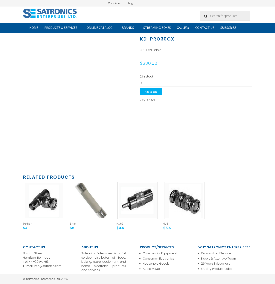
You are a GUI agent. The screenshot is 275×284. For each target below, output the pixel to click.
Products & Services (61, 28)
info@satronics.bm (47, 266)
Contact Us (204, 28)
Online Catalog (100, 28)
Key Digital (147, 100)
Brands (128, 28)
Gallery (183, 28)
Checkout (114, 3)
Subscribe (228, 28)
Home (33, 28)
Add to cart (151, 91)
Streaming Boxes (157, 28)
